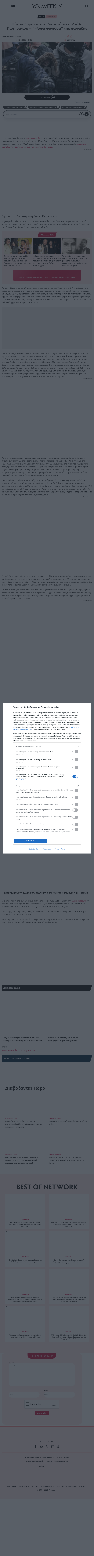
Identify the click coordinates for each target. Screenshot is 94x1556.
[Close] (86, 707)
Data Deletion (34, 849)
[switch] (75, 751)
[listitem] (47, 746)
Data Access (47, 849)
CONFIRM (30, 841)
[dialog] (47, 778)
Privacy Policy (60, 849)
